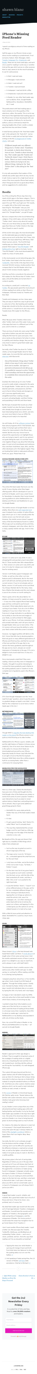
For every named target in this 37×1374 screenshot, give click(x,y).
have (23, 1260)
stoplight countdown (17, 1132)
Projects (20, 15)
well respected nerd (25, 510)
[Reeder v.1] (18, 1049)
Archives (12, 15)
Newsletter (6, 17)
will (20, 1260)
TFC (17, 1369)
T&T (25, 1369)
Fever (14, 951)
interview (5, 356)
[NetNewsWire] (18, 728)
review (8, 1093)
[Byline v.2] (18, 553)
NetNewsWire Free (8, 249)
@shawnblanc (18, 1366)
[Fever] (17, 947)
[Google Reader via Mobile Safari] (17, 482)
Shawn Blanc (13, 9)
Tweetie (5, 60)
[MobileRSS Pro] (18, 785)
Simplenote (23, 60)
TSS (21, 1369)
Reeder (4, 62)
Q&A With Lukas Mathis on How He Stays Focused (9, 1278)
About (4, 15)
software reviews (24, 423)
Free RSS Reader (23, 246)
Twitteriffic (6, 263)
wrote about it (28, 953)
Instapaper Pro (13, 60)
